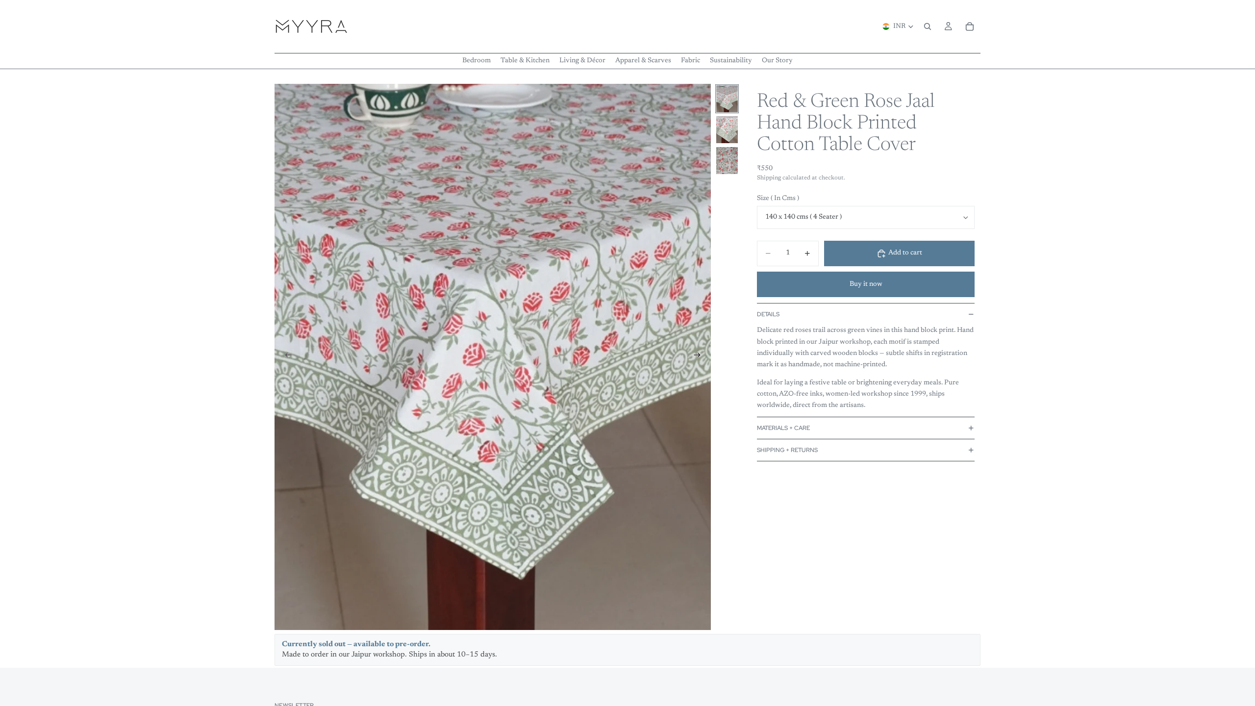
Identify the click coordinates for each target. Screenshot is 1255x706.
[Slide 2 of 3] (727, 129)
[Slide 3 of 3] (727, 160)
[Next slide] (700, 357)
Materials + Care (783, 428)
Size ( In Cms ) (778, 198)
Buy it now (866, 284)
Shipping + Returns (787, 450)
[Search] (927, 26)
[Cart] (969, 26)
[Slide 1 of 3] (727, 98)
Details (768, 314)
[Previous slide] (285, 357)
